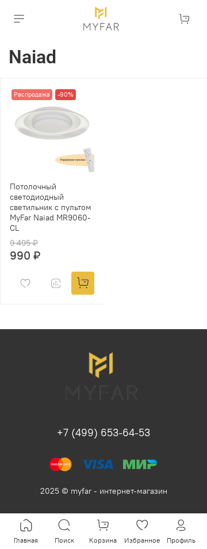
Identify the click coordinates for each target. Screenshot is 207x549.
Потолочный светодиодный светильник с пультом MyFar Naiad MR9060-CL (50, 207)
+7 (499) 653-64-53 (103, 432)
